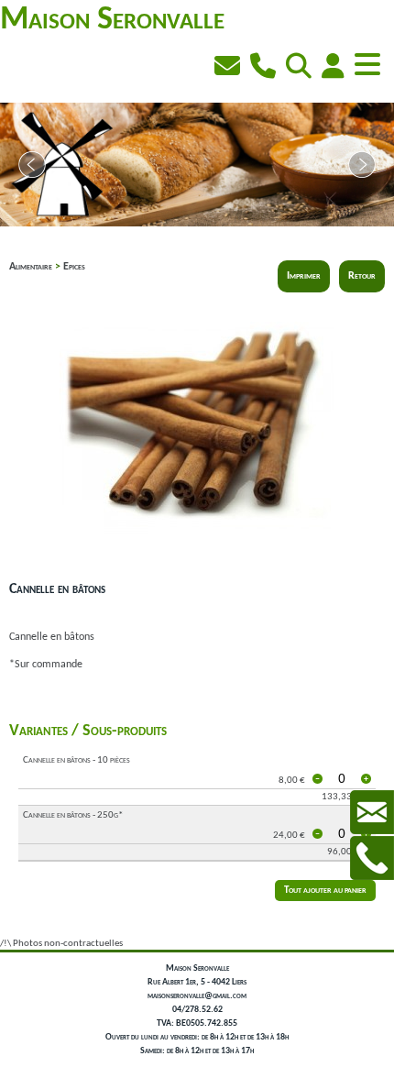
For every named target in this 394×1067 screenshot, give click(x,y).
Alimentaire (30, 266)
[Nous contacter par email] (229, 69)
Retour (362, 275)
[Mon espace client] (335, 69)
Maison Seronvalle (112, 20)
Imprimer (304, 275)
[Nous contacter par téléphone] (265, 69)
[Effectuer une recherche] (301, 69)
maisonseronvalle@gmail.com (197, 996)
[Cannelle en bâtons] (197, 565)
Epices (74, 266)
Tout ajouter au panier (325, 891)
